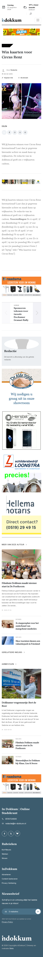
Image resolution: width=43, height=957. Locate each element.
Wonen (4, 858)
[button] (37, 312)
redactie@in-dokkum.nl (15, 823)
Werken (5, 854)
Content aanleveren (10, 879)
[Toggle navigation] (38, 20)
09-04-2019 (8, 74)
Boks (12, 948)
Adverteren (6, 874)
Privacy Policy (7, 922)
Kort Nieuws (6, 850)
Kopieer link (8, 78)
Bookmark (24, 78)
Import (5, 46)
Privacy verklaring (9, 883)
